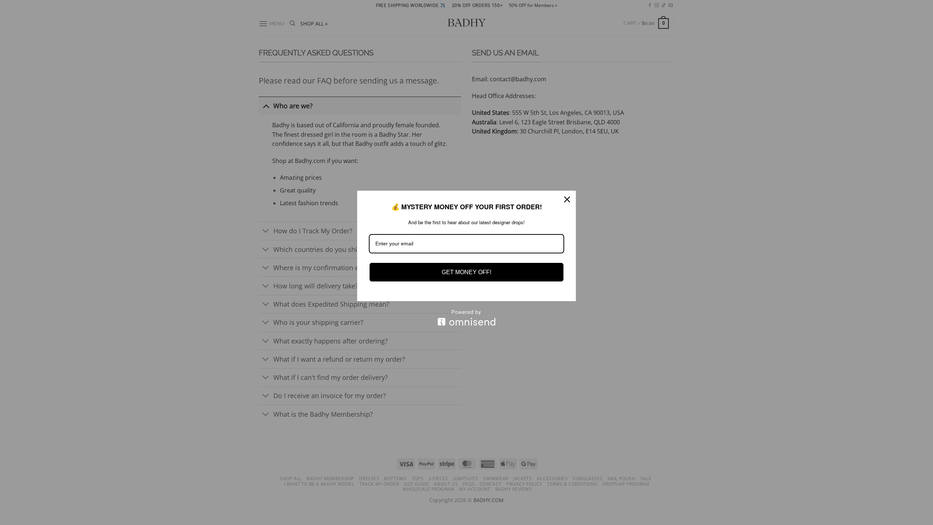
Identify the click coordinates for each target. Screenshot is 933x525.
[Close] (567, 199)
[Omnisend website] (466, 317)
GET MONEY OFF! (466, 272)
